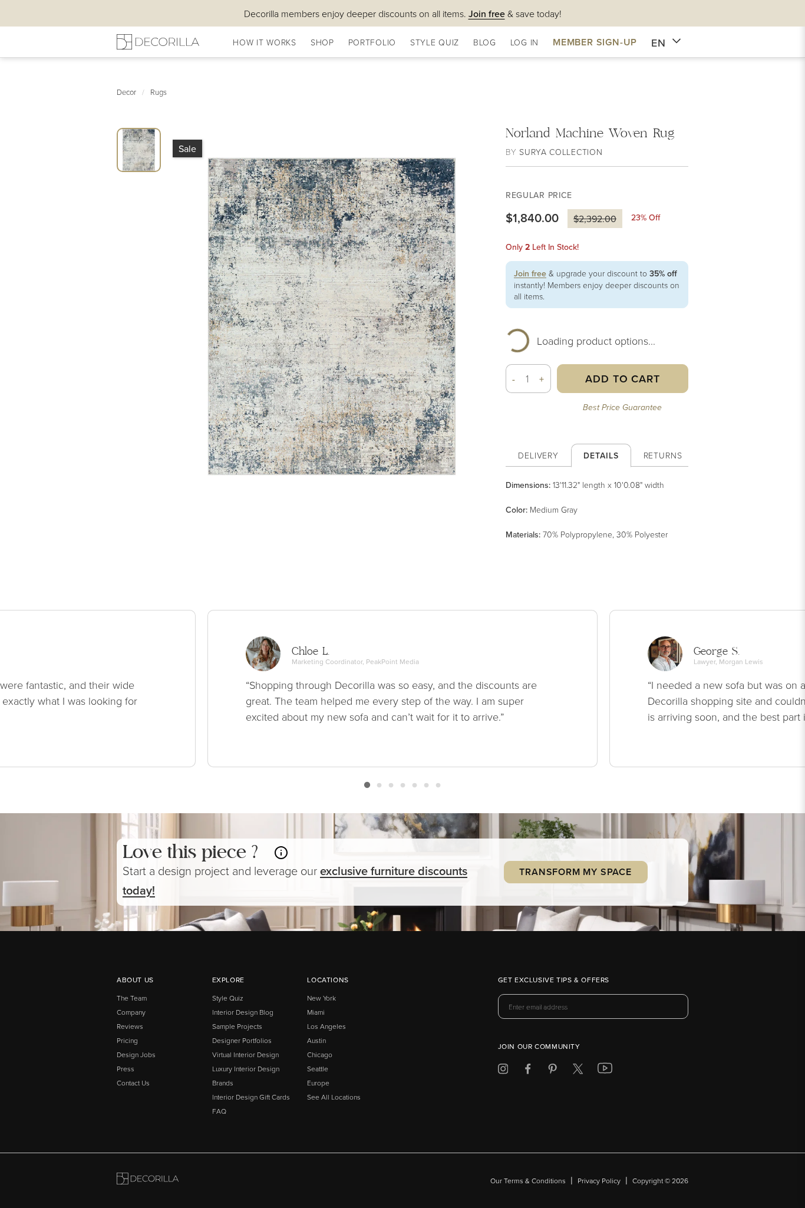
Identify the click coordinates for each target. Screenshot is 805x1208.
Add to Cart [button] (622, 378)
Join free (530, 273)
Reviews (130, 1026)
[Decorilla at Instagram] (503, 1071)
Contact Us (133, 1083)
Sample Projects (237, 1026)
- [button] (514, 378)
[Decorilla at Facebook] (528, 1071)
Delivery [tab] (538, 455)
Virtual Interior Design (245, 1054)
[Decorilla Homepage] (158, 42)
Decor (126, 92)
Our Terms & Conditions (528, 1181)
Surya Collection (560, 151)
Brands (222, 1083)
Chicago (319, 1054)
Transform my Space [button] (575, 872)
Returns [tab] (663, 455)
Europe (318, 1083)
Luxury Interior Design (245, 1069)
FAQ (219, 1111)
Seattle (317, 1069)
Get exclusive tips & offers (553, 980)
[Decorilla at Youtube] (605, 1071)
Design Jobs (136, 1054)
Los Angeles (326, 1026)
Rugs (158, 92)
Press (125, 1069)
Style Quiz (227, 998)
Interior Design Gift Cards (251, 1097)
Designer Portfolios (242, 1040)
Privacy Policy (599, 1181)
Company (131, 1012)
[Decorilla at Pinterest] (552, 1071)
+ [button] (542, 378)
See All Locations (334, 1097)
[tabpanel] (597, 509)
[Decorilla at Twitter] (578, 1071)
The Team (132, 998)
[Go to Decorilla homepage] (148, 1181)
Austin (316, 1040)
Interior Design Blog (242, 1012)
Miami (316, 1012)
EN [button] (658, 42)
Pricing (127, 1040)
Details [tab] (600, 455)
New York (321, 998)
